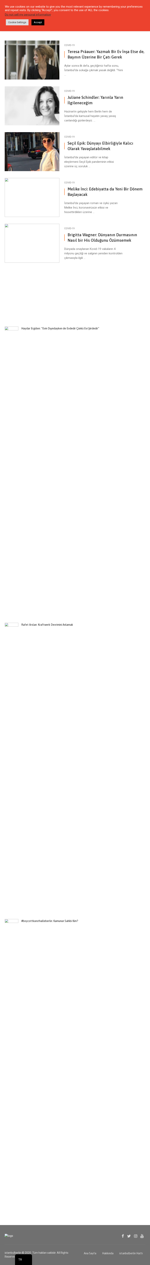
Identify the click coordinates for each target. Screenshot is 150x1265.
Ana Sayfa (90, 1253)
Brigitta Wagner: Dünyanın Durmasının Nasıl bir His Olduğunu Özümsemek (102, 237)
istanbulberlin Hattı (131, 1253)
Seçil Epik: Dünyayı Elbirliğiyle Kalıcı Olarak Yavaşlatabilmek (100, 146)
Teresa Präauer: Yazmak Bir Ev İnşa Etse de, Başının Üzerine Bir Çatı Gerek (106, 54)
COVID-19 (69, 45)
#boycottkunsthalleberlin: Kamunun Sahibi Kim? (49, 921)
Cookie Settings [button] (17, 22)
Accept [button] (38, 22)
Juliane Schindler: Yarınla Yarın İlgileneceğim (95, 100)
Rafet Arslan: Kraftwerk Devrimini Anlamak (47, 624)
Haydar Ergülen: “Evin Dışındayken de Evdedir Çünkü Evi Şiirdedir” (60, 328)
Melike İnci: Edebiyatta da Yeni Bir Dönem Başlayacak (105, 192)
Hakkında (107, 1253)
